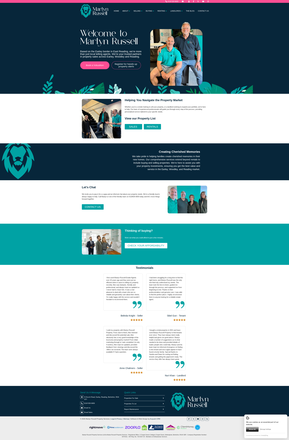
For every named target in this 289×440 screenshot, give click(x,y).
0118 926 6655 (172, 1)
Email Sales (88, 412)
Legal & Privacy (116, 419)
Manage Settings (265, 429)
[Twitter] (198, 1)
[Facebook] (193, 1)
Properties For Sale (131, 398)
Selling (137, 11)
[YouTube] (203, 1)
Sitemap (126, 419)
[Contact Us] (189, 1)
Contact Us (203, 11)
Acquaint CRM (155, 419)
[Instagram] (208, 1)
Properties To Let (130, 404)
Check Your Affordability (146, 245)
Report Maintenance (131, 409)
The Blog (190, 11)
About (125, 11)
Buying (149, 11)
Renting (161, 11)
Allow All (252, 429)
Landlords (175, 11)
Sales (133, 126)
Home (116, 11)
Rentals (152, 126)
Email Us (87, 408)
